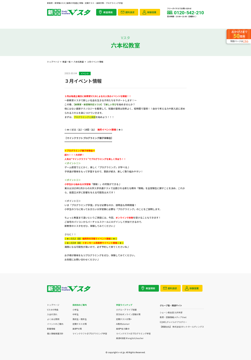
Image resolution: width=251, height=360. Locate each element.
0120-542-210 (189, 12)
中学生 (75, 314)
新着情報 (51, 329)
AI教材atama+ (123, 324)
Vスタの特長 (52, 309)
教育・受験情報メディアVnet (173, 317)
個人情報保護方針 (55, 333)
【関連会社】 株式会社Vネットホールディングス (182, 327)
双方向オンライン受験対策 (128, 314)
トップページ (53, 305)
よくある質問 (53, 319)
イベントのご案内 (55, 324)
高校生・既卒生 (79, 319)
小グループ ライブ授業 (126, 309)
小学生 (75, 309)
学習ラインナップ (124, 305)
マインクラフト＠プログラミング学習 (89, 333)
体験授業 (151, 12)
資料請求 (130, 12)
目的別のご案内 (79, 305)
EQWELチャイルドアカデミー (173, 322)
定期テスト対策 (79, 324)
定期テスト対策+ (123, 319)
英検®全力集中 (122, 329)
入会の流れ (52, 314)
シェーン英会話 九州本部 (171, 312)
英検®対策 (77, 329)
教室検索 (108, 12)
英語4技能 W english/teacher (130, 338)
